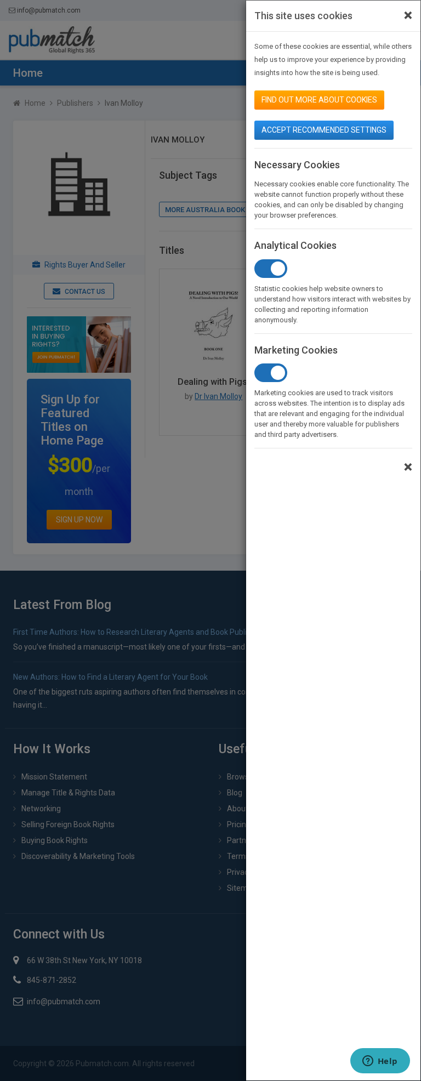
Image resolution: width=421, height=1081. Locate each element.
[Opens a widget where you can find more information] (380, 1062)
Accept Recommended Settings (323, 130)
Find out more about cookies (319, 99)
